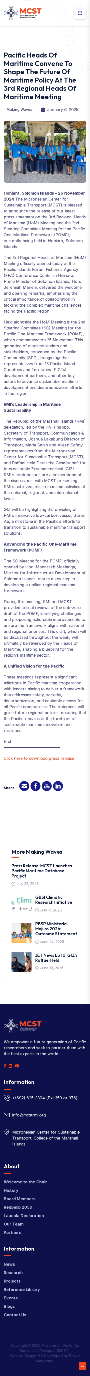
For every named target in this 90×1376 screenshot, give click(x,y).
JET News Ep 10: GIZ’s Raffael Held (56, 958)
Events (11, 1297)
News (9, 1264)
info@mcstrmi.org (29, 1115)
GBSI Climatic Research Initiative (53, 900)
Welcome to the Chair (25, 1181)
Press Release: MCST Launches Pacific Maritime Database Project (42, 870)
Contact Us (15, 1314)
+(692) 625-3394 (28, 1097)
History (11, 1190)
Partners (12, 1232)
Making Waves (19, 109)
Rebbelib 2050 (18, 1207)
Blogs (9, 1306)
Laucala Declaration (24, 1215)
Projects (12, 1281)
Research (13, 1272)
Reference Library (22, 1289)
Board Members (20, 1198)
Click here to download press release (39, 758)
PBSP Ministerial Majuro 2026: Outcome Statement (56, 929)
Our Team (14, 1224)
